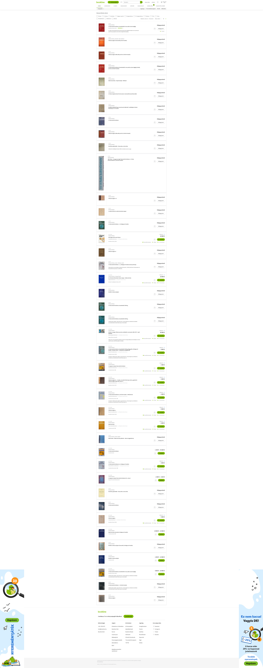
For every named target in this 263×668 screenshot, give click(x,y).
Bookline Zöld (115, 629)
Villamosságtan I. (112, 410)
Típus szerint (157, 18)
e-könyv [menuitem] (115, 6)
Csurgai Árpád (118, 276)
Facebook (157, 626)
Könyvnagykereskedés (117, 640)
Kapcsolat (141, 637)
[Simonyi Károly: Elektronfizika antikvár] (102, 425)
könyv (109, 23)
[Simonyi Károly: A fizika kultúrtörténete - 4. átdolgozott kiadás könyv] (102, 225)
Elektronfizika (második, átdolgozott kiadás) (118, 532)
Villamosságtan (111, 518)
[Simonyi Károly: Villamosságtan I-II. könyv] (102, 197)
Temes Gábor (117, 436)
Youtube (157, 634)
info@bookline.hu (102, 629)
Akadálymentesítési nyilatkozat (116, 650)
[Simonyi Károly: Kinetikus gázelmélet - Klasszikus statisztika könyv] (102, 147)
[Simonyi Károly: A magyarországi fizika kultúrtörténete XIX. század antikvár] (102, 479)
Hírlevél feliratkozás (130, 637)
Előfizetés (164, 8)
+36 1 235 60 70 (101, 626)
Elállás (140, 642)
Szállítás (141, 631)
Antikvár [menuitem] (132, 6)
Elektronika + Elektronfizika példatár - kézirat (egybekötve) (121, 438)
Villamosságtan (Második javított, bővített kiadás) (119, 54)
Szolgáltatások (142, 626)
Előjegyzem (161, 28)
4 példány (161, 480)
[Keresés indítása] (141, 2)
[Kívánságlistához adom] (154, 28)
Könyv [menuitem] (99, 6)
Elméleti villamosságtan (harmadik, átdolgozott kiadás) (120, 545)
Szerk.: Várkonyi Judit (119, 263)
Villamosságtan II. (112, 251)
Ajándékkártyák (129, 629)
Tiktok (156, 631)
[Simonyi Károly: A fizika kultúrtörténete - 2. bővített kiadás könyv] (102, 586)
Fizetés (141, 629)
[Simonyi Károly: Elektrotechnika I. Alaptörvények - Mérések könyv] (102, 82)
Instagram (157, 629)
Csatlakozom (128, 616)
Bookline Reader (129, 631)
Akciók (158, 8)
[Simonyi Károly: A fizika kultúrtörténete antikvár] (102, 452)
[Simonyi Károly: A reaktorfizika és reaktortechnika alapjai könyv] (102, 212)
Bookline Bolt (101, 631)
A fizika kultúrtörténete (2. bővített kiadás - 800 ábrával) (120, 394)
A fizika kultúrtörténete (113, 120)
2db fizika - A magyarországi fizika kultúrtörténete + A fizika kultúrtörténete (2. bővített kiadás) (121, 160)
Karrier (113, 631)
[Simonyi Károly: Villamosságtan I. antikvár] (102, 411)
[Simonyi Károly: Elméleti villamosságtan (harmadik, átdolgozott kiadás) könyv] (102, 546)
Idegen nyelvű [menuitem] (141, 6)
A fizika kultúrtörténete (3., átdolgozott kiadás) (118, 464)
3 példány (161, 560)
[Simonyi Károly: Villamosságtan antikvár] (102, 519)
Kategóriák (100, 8)
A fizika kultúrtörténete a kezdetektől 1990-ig (118, 305)
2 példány (161, 534)
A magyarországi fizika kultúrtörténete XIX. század (119, 478)
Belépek (153, 2)
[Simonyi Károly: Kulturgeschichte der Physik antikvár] (102, 238)
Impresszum (115, 634)
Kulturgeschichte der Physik (114, 237)
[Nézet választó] (163, 19)
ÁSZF (113, 645)
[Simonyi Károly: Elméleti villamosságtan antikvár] (102, 559)
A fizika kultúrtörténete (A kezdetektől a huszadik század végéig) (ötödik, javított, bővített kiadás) (124, 68)
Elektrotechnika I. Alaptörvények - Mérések (117, 80)
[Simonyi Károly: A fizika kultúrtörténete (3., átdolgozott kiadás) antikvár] (102, 465)
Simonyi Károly (111, 24)
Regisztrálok (147, 2)
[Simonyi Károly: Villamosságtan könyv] (102, 598)
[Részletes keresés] (121, 2)
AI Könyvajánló (114, 2)
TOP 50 (127, 642)
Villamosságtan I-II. (112, 198)
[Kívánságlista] (157, 2)
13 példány (161, 453)
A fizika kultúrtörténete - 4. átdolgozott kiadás (118, 224)
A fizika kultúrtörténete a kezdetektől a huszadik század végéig (122, 26)
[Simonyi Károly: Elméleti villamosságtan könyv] (102, 293)
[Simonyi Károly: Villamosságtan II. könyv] (102, 252)
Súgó (140, 640)
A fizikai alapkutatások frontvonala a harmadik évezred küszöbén (122, 93)
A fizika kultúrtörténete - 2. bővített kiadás (117, 585)
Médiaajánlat (115, 637)
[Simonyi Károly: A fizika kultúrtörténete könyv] (102, 121)
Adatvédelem (115, 642)
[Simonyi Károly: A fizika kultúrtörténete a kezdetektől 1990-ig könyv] (102, 306)
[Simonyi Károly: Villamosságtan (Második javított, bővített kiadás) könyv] (102, 55)
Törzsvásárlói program (151, 8)
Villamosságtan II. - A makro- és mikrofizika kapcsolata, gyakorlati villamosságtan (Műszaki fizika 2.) (122, 381)
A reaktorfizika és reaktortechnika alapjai (117, 211)
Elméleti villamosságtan (113, 292)
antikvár (110, 234)
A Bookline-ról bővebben (117, 626)
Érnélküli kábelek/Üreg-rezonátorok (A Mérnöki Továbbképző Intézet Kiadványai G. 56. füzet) (122, 108)
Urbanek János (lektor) (119, 38)
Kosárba (162, 239)
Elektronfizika (111, 424)
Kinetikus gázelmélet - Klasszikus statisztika (118, 146)
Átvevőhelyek (142, 634)
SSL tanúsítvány (100, 661)
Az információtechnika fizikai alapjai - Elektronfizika (119, 278)
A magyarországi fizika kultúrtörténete (116, 366)
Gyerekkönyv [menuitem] (107, 6)
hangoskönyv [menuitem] (124, 6)
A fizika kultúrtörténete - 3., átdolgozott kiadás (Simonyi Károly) (122, 264)
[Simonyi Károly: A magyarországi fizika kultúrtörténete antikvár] (102, 367)
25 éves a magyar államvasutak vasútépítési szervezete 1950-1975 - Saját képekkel (124, 333)
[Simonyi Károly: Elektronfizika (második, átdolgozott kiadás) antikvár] (102, 533)
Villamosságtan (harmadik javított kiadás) (117, 40)
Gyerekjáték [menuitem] (150, 5)
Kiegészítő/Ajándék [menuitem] (160, 6)
